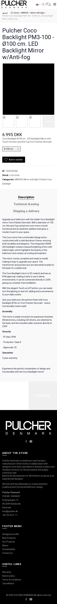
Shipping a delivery (26, 211)
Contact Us (7, 553)
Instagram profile (10, 534)
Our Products (8, 542)
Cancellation (8, 583)
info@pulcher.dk (10, 511)
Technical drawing (26, 204)
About (5, 545)
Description (26, 197)
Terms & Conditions (11, 579)
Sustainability (8, 549)
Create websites (45, 600)
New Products (9, 538)
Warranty (6, 572)
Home (16, 13)
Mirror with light (37, 13)
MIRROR (24, 13)
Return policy (8, 576)
